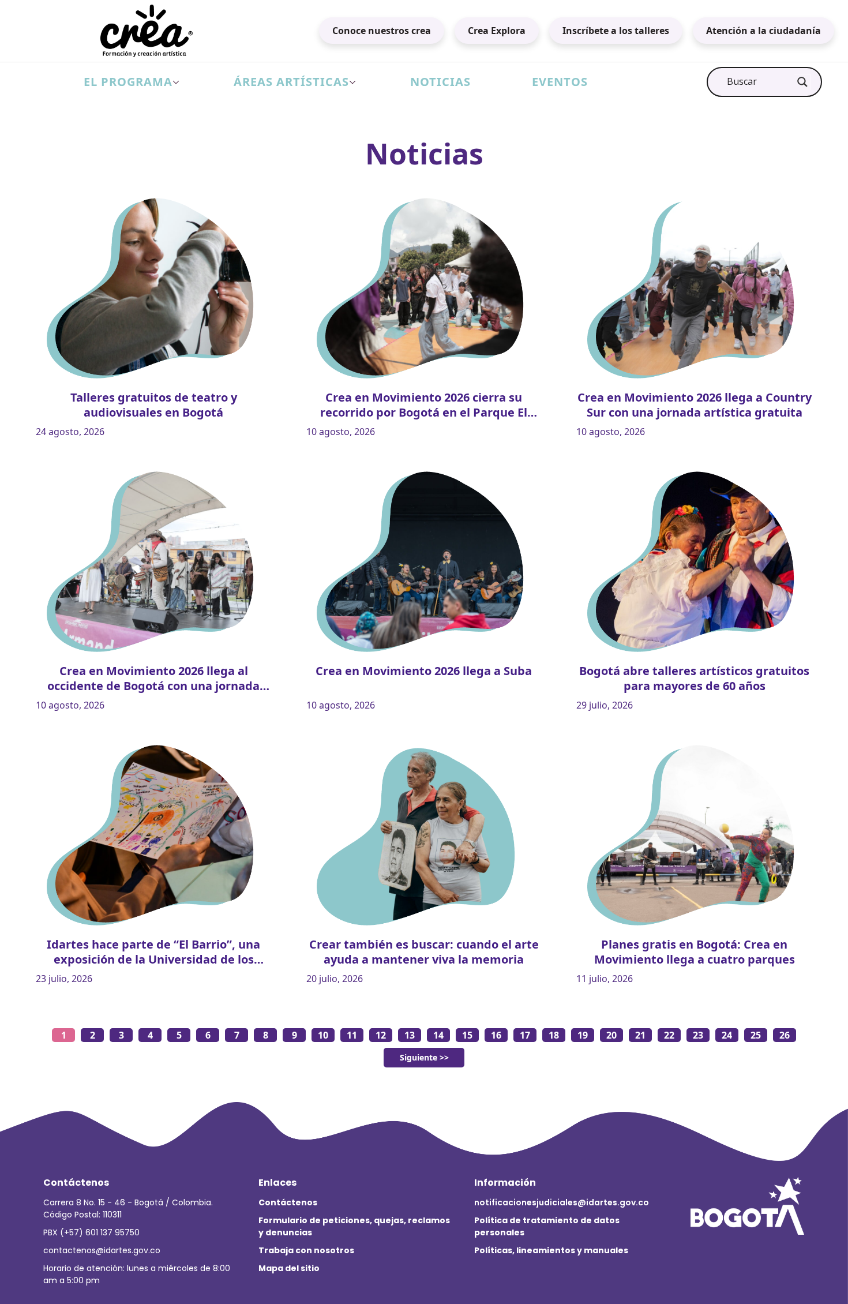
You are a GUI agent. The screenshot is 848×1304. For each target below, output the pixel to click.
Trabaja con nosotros (306, 1250)
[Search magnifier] (802, 82)
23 (698, 1035)
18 (554, 1035)
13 (409, 1035)
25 (756, 1035)
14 (438, 1035)
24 (727, 1035)
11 (352, 1035)
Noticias (440, 81)
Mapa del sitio (289, 1268)
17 (525, 1035)
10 (323, 1035)
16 (496, 1035)
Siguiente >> (424, 1057)
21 (640, 1035)
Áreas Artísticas (291, 81)
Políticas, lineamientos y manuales (551, 1250)
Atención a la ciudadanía (763, 30)
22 (669, 1035)
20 (611, 1035)
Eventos (560, 81)
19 (582, 1035)
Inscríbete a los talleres (615, 30)
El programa (128, 81)
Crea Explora (497, 30)
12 (381, 1035)
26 (784, 1035)
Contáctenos (287, 1202)
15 (467, 1035)
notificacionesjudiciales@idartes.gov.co (561, 1202)
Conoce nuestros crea (381, 30)
